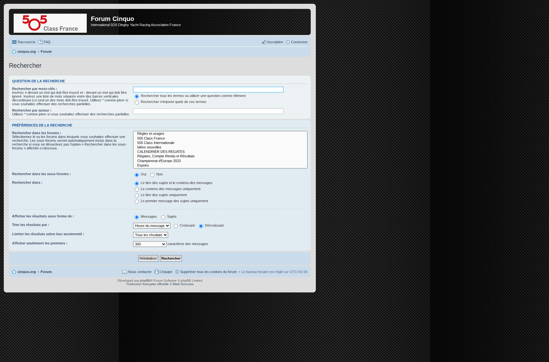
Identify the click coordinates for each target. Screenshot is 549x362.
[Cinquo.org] (50, 21)
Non (159, 174)
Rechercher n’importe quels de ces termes (173, 102)
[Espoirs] (220, 165)
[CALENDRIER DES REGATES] (220, 152)
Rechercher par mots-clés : (34, 89)
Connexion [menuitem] (299, 42)
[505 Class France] (220, 138)
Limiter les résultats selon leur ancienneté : (48, 234)
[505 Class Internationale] (220, 143)
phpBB (145, 280)
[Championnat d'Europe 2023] (220, 161)
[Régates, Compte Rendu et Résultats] (220, 156)
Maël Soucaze (183, 284)
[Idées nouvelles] (220, 147)
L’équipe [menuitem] (166, 272)
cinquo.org (26, 272)
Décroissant (214, 225)
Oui (143, 174)
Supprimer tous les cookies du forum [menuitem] (208, 272)
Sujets (171, 216)
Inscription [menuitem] (275, 42)
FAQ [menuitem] (47, 42)
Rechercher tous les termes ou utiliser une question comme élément (193, 96)
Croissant (187, 225)
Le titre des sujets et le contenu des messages (176, 183)
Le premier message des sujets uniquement (174, 201)
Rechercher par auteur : (31, 110)
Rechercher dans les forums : (36, 133)
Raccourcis (27, 42)
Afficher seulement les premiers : (39, 243)
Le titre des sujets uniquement (163, 195)
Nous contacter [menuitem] (140, 272)
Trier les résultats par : (30, 225)
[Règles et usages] (220, 134)
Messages (148, 216)
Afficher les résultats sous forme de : (43, 216)
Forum (46, 272)
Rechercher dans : (27, 182)
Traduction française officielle (147, 284)
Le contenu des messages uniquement (170, 189)
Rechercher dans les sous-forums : (41, 174)
